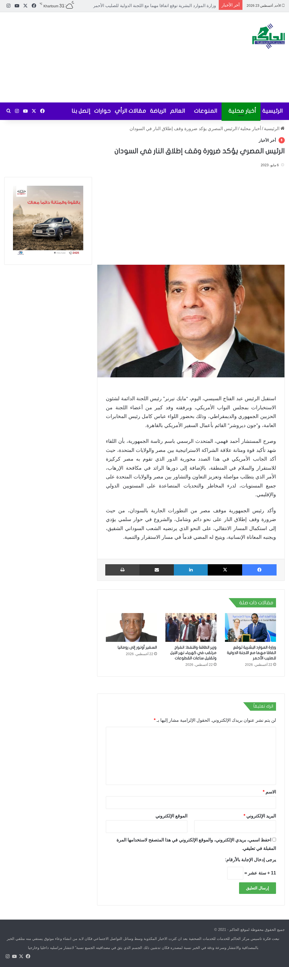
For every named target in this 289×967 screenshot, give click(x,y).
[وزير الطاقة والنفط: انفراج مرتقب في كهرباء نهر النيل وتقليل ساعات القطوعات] (190, 627)
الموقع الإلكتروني (172, 815)
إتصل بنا (81, 111)
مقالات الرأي (130, 111)
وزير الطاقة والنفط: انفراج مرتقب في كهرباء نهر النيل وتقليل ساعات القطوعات (146, 5)
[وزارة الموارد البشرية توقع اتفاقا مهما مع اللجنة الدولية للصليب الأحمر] (250, 627)
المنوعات (205, 111)
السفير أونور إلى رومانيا (137, 647)
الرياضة (158, 111)
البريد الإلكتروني (260, 815)
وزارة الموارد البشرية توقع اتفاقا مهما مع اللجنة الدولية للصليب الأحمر (251, 652)
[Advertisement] (96, 57)
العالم (177, 111)
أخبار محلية (242, 111)
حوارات (102, 111)
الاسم (269, 791)
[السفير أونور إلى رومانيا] (131, 627)
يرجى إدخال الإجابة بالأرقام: (250, 859)
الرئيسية (272, 111)
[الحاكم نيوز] (268, 36)
